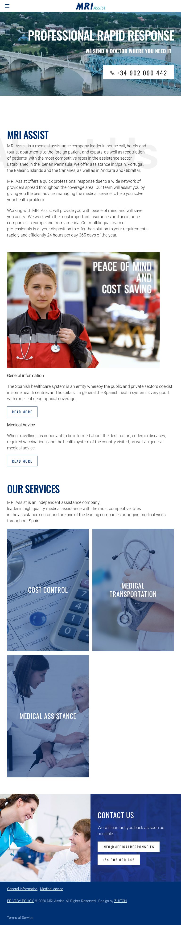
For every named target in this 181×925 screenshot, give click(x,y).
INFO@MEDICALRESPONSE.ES (129, 846)
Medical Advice (51, 889)
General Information (22, 889)
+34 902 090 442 (119, 859)
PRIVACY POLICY (20, 901)
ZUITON (120, 901)
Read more (22, 411)
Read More (22, 461)
